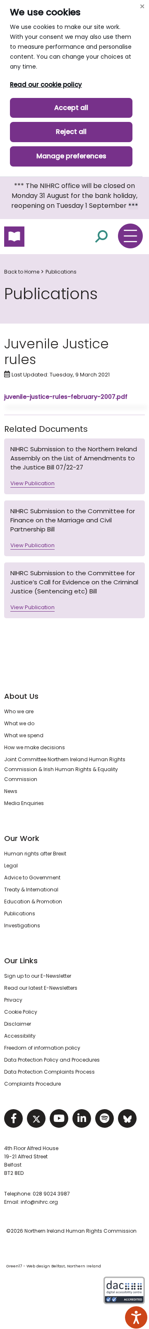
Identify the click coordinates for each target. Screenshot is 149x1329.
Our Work (21, 838)
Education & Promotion (33, 901)
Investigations (22, 925)
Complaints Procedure (32, 1083)
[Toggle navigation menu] (130, 236)
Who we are (19, 711)
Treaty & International (31, 889)
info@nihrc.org (39, 1201)
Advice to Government (32, 877)
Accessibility (20, 1035)
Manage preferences (71, 156)
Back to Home (21, 271)
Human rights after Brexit (35, 853)
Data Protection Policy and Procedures (52, 1059)
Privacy (13, 999)
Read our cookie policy (46, 84)
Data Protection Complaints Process (49, 1071)
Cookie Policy (20, 1011)
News (10, 791)
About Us (21, 696)
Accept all (71, 107)
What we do (19, 723)
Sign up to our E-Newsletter (37, 975)
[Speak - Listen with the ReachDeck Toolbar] (136, 1317)
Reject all (71, 131)
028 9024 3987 (51, 1193)
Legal (11, 865)
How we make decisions (34, 747)
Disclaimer (17, 1023)
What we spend (23, 735)
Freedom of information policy (42, 1047)
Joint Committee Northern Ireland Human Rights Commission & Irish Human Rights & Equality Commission (64, 769)
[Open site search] (101, 236)
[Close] (142, 6)
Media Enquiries (24, 803)
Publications (61, 271)
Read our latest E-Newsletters (40, 987)
